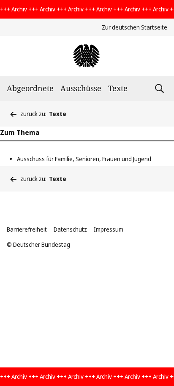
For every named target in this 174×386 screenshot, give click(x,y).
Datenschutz (70, 229)
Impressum (108, 229)
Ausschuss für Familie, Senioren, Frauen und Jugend (84, 159)
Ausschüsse (80, 88)
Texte (118, 88)
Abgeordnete (30, 88)
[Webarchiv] (87, 55)
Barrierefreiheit (27, 229)
